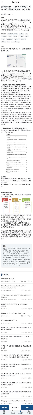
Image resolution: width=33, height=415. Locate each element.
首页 (4, 413)
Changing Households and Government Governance (16, 401)
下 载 (27, 407)
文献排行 (20, 413)
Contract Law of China (7, 278)
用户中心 (29, 413)
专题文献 (12, 413)
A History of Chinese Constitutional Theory (13, 313)
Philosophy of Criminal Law (9, 320)
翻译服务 (16, 407)
